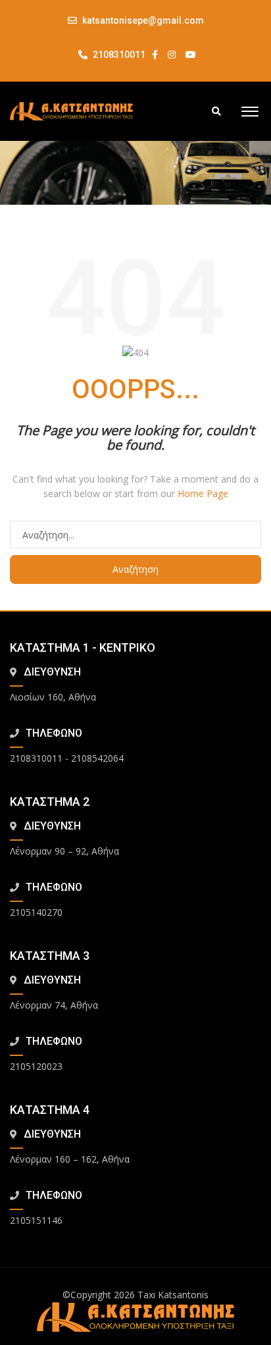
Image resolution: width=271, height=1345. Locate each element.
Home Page (203, 493)
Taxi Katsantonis (173, 1294)
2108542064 (97, 758)
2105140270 (36, 912)
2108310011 (118, 54)
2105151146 (36, 1220)
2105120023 (36, 1066)
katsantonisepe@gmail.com (143, 20)
